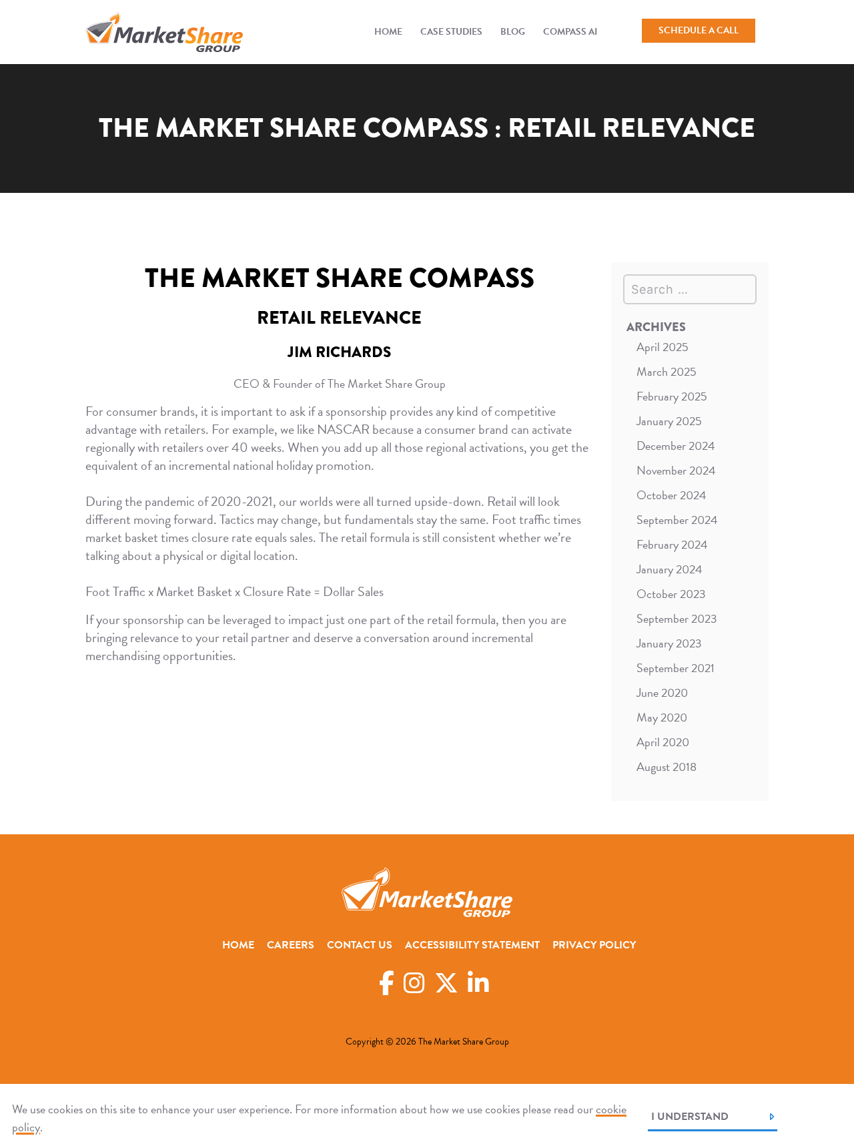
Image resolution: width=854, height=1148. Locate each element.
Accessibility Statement (472, 945)
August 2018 (666, 767)
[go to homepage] (164, 32)
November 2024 (676, 470)
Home (388, 32)
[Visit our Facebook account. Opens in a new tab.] (386, 983)
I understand (690, 1117)
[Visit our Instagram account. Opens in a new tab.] (414, 983)
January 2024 (669, 569)
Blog (512, 32)
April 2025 (662, 347)
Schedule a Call (699, 30)
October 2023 (671, 594)
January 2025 (669, 421)
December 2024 (675, 446)
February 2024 (672, 544)
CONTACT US (359, 945)
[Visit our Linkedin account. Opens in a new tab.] (478, 983)
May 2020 (661, 717)
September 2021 (675, 668)
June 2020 (662, 692)
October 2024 (671, 495)
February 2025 (671, 396)
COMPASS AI (570, 32)
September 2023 (676, 618)
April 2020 (662, 742)
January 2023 (669, 643)
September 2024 (677, 520)
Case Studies (451, 32)
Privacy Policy (594, 945)
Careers (290, 945)
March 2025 (666, 371)
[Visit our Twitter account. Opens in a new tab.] (446, 983)
